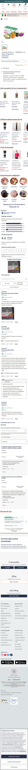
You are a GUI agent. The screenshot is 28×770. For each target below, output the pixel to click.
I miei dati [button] (7, 567)
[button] (3, 5)
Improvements (9, 694)
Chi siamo (3, 632)
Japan (19, 677)
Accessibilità (18, 644)
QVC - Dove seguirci (5, 606)
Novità (7, 11)
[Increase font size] (24, 64)
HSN (2, 692)
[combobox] (12, 8)
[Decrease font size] (26, 64)
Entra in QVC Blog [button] (14, 596)
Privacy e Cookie (18, 632)
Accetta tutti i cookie (14, 756)
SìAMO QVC (4, 618)
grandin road (3, 694)
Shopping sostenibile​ (5, 613)
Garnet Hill (18, 692)
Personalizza (14, 767)
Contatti (17, 608)
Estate (19, 11)
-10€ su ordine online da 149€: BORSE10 (13, 1)
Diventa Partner (4, 635)
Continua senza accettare (14, 761)
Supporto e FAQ (18, 606)
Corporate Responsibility (6, 640)
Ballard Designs (7, 692)
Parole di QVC (4, 608)
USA (9, 677)
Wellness (25, 11)
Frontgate (13, 692)
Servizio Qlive (18, 646)
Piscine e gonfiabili (5, 627)
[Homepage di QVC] (1, 19)
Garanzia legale (18, 649)
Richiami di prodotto (19, 610)
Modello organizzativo (6, 644)
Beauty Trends (4, 620)
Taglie (2, 610)
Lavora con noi (4, 637)
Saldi (3, 11)
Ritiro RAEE (17, 613)
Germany (15, 677)
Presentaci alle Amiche (6, 615)
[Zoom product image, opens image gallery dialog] (2, 42)
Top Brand (13, 11)
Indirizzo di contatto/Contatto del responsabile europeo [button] (11, 72)
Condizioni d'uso (19, 635)
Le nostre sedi (4, 642)
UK (11, 677)
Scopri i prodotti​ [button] (14, 582)
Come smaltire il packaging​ (21, 615)
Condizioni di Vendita (20, 637)
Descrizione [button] (6, 68)
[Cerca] (25, 8)
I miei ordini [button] (21, 567)
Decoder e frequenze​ (20, 618)
